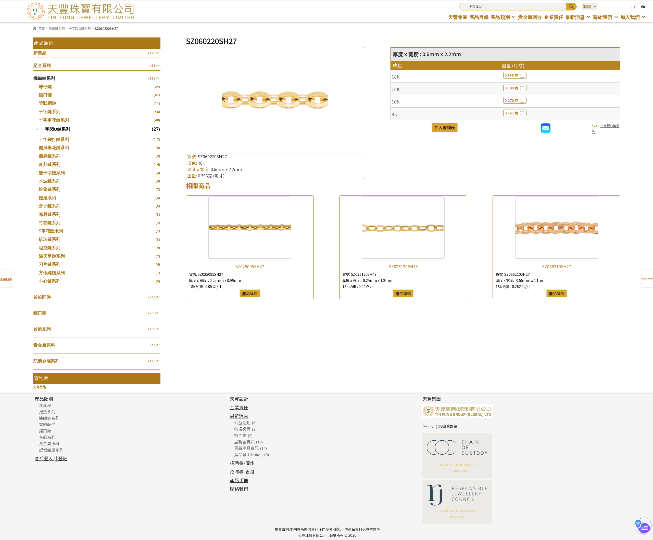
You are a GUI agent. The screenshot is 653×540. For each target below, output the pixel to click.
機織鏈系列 (56, 28)
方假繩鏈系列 (52, 272)
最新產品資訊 (246, 448)
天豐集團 (458, 17)
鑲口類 (39, 313)
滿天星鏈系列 (52, 256)
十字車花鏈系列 (54, 120)
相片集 (240, 435)
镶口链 (45, 95)
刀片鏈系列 (49, 264)
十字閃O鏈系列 (80, 28)
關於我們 (602, 17)
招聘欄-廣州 (242, 462)
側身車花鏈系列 (54, 147)
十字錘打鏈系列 (54, 139)
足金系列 (42, 65)
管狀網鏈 (47, 103)
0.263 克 (511, 112)
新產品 (39, 53)
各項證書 (242, 429)
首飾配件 (42, 297)
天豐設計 (239, 398)
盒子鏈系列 (49, 206)
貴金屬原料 (44, 345)
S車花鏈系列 (51, 231)
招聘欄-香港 (242, 471)
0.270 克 (511, 100)
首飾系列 (42, 329)
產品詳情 (249, 293)
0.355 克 (511, 75)
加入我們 (630, 17)
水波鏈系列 (49, 181)
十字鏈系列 (49, 111)
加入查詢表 (444, 127)
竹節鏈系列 (49, 223)
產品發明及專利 (248, 454)
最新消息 (575, 17)
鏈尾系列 (47, 198)
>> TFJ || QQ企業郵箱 (440, 426)
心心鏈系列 (49, 281)
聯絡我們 (239, 488)
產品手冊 (239, 480)
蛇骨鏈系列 (49, 189)
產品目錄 (479, 17)
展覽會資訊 (244, 442)
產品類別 (500, 17)
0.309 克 (511, 87)
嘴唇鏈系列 (49, 214)
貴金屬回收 (530, 17)
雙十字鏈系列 (52, 173)
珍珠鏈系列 (49, 239)
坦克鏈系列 (49, 248)
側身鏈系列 (49, 156)
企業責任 (553, 17)
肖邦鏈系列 (49, 164)
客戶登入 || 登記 (51, 458)
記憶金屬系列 (46, 361)
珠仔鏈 (45, 86)
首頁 (41, 28)
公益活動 (242, 422)
